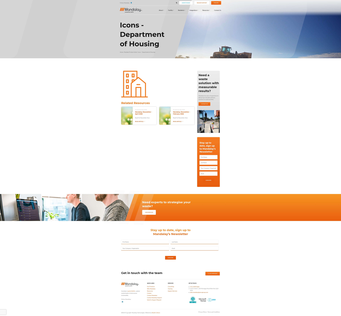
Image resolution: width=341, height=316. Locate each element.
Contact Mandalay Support (154, 297)
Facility (170, 10)
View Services (149, 212)
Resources (205, 10)
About (161, 10)
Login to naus (186, 2)
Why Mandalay (151, 288)
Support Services (172, 291)
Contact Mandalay (152, 295)
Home (121, 52)
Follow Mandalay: (125, 3)
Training (170, 288)
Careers (149, 293)
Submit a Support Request (154, 300)
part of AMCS (131, 291)
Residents (181, 10)
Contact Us (217, 10)
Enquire (216, 2)
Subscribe (208, 180)
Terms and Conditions (214, 312)
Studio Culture (156, 312)
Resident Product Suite (130, 52)
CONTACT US (204, 104)
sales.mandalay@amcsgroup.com (199, 292)
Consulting (171, 286)
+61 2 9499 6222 (213, 273)
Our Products (151, 286)
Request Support (202, 2)
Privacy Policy (202, 312)
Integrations (193, 10)
